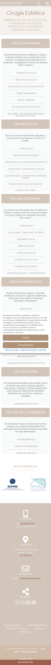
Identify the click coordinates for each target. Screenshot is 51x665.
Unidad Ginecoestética (26, 404)
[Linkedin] (28, 602)
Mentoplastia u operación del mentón (26, 162)
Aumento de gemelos (26, 266)
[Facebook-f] (17, 602)
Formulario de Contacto (30, 578)
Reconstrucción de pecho (26, 107)
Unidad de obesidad (26, 453)
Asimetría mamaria (26, 93)
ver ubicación (26, 555)
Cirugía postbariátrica (26, 446)
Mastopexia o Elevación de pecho (26, 87)
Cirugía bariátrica (26, 440)
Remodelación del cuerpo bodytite (26, 273)
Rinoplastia (26, 309)
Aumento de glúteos (26, 260)
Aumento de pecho (26, 73)
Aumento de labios (26, 190)
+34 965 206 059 (27, 523)
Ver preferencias (25, 345)
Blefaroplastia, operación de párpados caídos (26, 177)
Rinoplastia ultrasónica (26, 155)
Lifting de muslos (26, 253)
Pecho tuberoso (26, 100)
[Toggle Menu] (47, 3)
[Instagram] (22, 602)
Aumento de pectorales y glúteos (26, 363)
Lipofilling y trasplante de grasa (26, 232)
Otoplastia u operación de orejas (26, 169)
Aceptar (25, 337)
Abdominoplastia (26, 239)
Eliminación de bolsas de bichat (25, 184)
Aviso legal (42, 350)
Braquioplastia (26, 246)
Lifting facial (26, 149)
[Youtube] (33, 602)
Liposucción (26, 226)
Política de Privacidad (28, 350)
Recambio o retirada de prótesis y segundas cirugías (26, 115)
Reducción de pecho (26, 80)
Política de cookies (12, 350)
